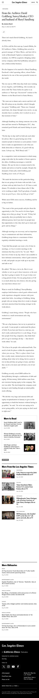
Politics (18, 482)
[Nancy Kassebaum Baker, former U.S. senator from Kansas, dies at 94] (8, 486)
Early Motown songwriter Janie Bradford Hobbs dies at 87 (26, 473)
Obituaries (5, 8)
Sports (4, 601)
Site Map (4, 659)
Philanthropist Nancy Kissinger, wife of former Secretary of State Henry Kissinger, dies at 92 (26, 501)
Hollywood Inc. (20, 511)
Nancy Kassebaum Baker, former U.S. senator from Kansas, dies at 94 (24, 487)
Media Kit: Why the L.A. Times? (30, 673)
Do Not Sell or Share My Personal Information (22, 693)
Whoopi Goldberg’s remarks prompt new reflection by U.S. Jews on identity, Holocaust (13, 435)
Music (3, 568)
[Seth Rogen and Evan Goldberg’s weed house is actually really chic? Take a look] (29, 448)
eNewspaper (6, 673)
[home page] (19, 2)
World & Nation (6, 590)
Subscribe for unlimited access (10, 656)
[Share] (4, 32)
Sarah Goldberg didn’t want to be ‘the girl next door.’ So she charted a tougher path (13, 424)
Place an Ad (5, 679)
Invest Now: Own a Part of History (29, 678)
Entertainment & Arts (8, 579)
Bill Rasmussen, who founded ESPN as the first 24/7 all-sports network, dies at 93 (25, 516)
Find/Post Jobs (6, 676)
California (19, 470)
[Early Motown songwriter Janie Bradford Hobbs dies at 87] (8, 474)
